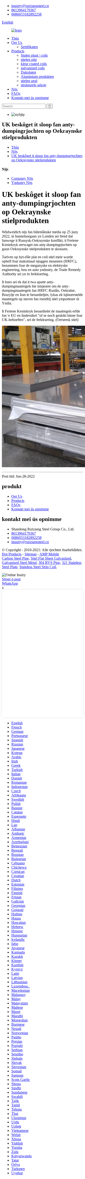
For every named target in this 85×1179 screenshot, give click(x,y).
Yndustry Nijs (21, 183)
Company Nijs (22, 178)
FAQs (15, 94)
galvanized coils (33, 68)
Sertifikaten (29, 47)
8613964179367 (23, 10)
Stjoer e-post (11, 579)
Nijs (14, 89)
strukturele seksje (33, 85)
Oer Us (16, 43)
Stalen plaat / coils (34, 55)
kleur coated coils (34, 64)
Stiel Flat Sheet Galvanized (51, 558)
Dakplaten (28, 72)
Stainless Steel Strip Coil (37, 567)
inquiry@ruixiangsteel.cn (30, 6)
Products (17, 51)
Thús (15, 38)
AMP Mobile (49, 554)
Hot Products (11, 554)
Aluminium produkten (37, 77)
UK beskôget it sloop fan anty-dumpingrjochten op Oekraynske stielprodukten (46, 158)
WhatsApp (10, 583)
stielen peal (29, 81)
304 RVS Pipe (49, 563)
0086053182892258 (26, 14)
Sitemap (31, 554)
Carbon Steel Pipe (15, 558)
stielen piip (29, 60)
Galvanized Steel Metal (19, 563)
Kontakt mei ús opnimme (30, 98)
